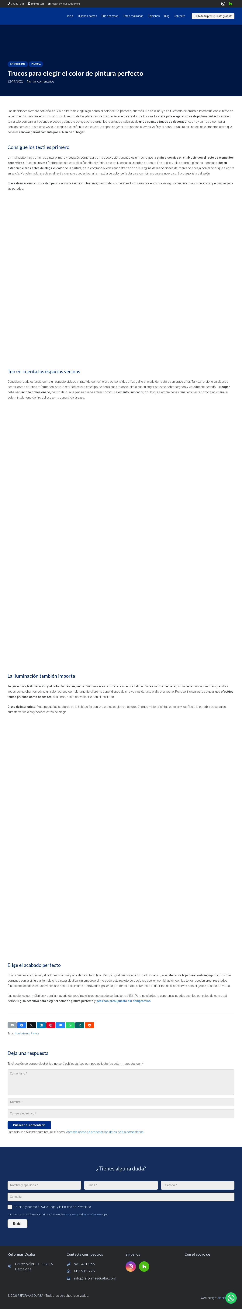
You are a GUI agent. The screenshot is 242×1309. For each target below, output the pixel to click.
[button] (120, 16)
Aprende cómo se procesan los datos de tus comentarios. (105, 1132)
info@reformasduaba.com (95, 1278)
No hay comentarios (40, 81)
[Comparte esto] (21, 1025)
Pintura (35, 1033)
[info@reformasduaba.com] (70, 1278)
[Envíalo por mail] (12, 1025)
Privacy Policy (70, 1214)
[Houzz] (230, 4)
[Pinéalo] (50, 1025)
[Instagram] (223, 4)
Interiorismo (22, 1033)
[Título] (13, 16)
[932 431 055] (70, 1264)
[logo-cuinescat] (209, 1266)
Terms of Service (92, 1214)
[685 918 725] (70, 1271)
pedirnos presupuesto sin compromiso (123, 1001)
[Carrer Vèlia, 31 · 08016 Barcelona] (11, 1266)
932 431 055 (84, 1264)
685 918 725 (84, 1271)
